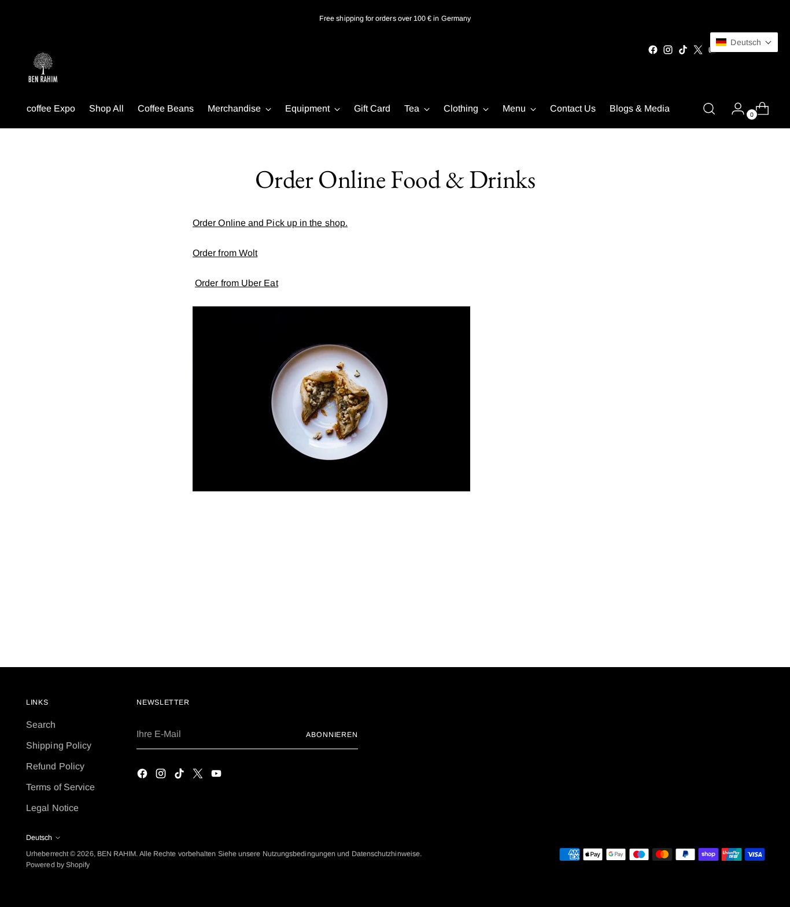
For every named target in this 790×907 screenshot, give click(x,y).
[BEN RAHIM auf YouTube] (217, 775)
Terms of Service (60, 787)
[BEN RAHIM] (43, 69)
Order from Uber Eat (236, 283)
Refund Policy (55, 766)
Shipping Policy (58, 745)
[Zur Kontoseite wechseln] (733, 108)
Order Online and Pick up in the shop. (270, 223)
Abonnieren (332, 735)
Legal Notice (52, 808)
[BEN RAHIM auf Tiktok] (683, 50)
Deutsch (39, 838)
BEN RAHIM (116, 854)
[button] (744, 42)
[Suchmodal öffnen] (709, 108)
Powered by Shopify (58, 865)
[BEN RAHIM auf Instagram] (668, 50)
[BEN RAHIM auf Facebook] (653, 50)
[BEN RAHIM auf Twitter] (698, 50)
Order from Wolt (225, 253)
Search (41, 725)
